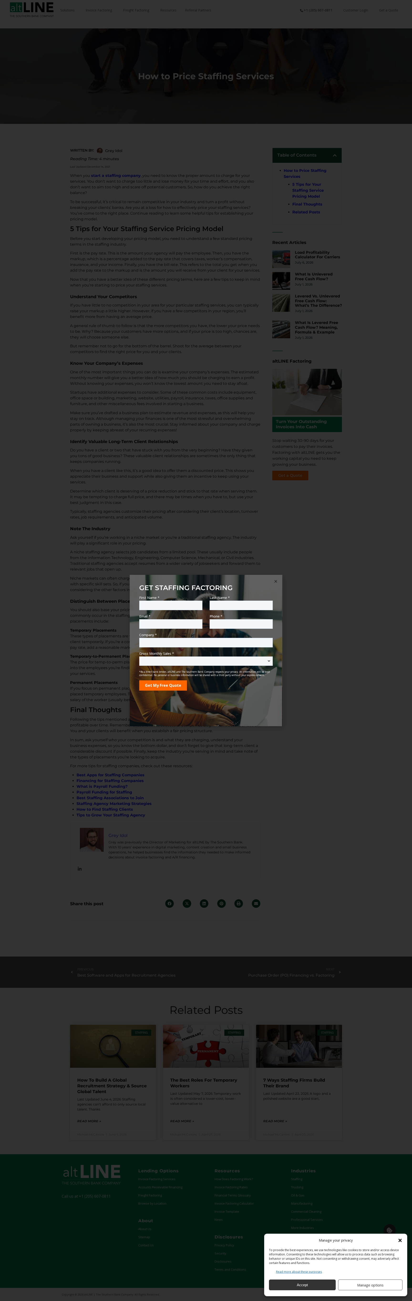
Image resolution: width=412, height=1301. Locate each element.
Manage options (370, 1285)
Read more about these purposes (299, 1272)
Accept (302, 1285)
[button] (400, 1240)
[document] (206, 650)
